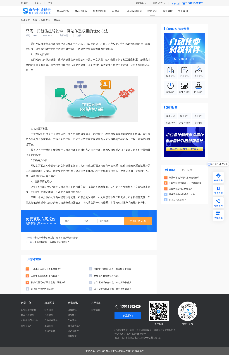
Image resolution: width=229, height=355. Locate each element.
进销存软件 (184, 122)
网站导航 (140, 3)
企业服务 (198, 122)
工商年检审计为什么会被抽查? (46, 268)
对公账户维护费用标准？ (43, 288)
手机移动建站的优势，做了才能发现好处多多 (56, 237)
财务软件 (184, 116)
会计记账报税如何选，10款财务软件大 (112, 282)
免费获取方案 (137, 221)
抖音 (50, 3)
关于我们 (183, 11)
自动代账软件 (27, 314)
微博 (36, 3)
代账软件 (198, 116)
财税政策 (72, 336)
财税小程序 (157, 3)
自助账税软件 (50, 320)
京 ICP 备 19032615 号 (97, 351)
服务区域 (168, 11)
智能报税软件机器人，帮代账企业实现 (112, 268)
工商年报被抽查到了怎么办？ (45, 275)
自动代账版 (81, 11)
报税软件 (170, 122)
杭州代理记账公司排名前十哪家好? (48, 282)
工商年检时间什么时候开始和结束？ (51, 241)
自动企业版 (63, 11)
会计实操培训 (134, 11)
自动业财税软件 (28, 309)
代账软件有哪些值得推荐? (106, 275)
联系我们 (128, 315)
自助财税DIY (99, 11)
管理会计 (117, 11)
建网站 (57, 20)
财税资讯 (152, 11)
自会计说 (170, 116)
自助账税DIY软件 (29, 320)
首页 (26, 3)
